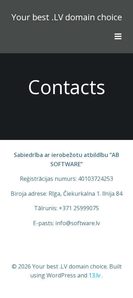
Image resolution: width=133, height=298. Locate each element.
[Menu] (118, 37)
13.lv (94, 275)
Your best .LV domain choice (66, 17)
